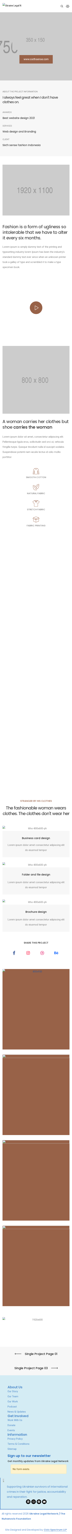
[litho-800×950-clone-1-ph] (36, 1095)
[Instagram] (33, 1501)
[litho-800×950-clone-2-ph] (36, 1266)
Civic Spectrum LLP (55, 1529)
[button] (36, 59)
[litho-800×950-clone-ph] (36, 1180)
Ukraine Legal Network (43, 1513)
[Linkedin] (28, 1501)
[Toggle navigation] (67, 6)
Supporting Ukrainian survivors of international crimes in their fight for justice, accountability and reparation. (37, 1492)
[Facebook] (39, 1501)
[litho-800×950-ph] (36, 1009)
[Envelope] (44, 1501)
